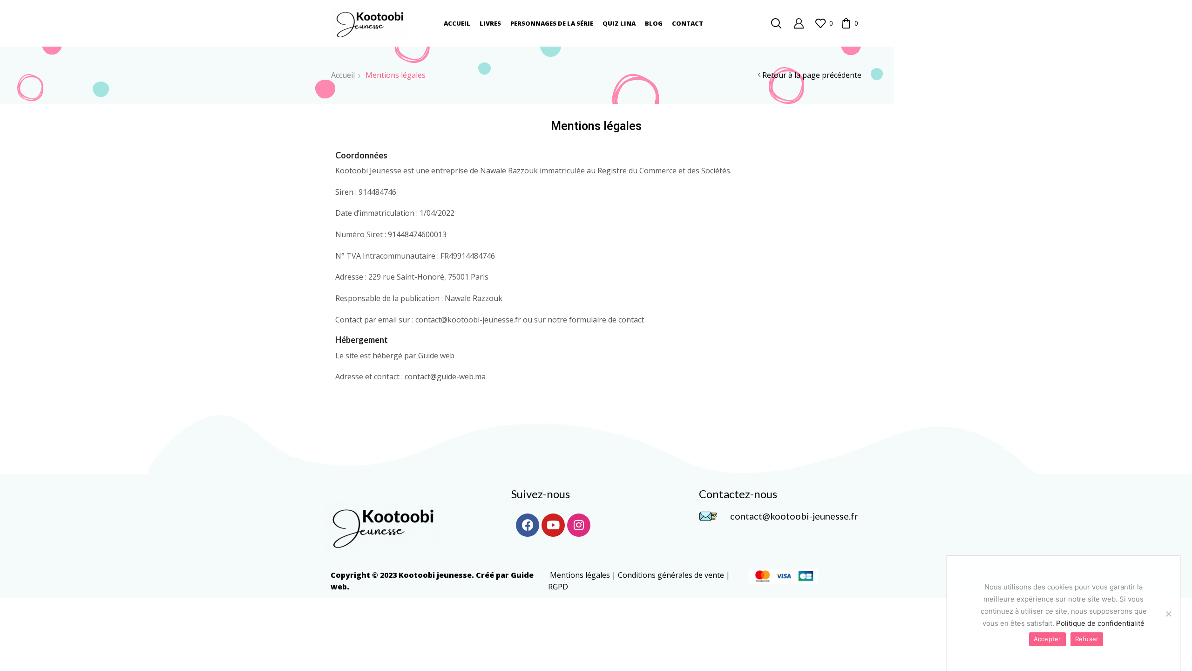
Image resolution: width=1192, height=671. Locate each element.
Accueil (457, 23)
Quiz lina (619, 23)
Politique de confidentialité (1100, 623)
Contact (687, 23)
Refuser (1087, 639)
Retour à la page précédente (811, 75)
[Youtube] (553, 525)
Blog (654, 23)
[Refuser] (1168, 613)
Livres (490, 23)
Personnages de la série (551, 23)
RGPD (558, 587)
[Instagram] (578, 525)
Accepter (1047, 639)
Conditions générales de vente (671, 575)
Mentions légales (580, 575)
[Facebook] (527, 525)
